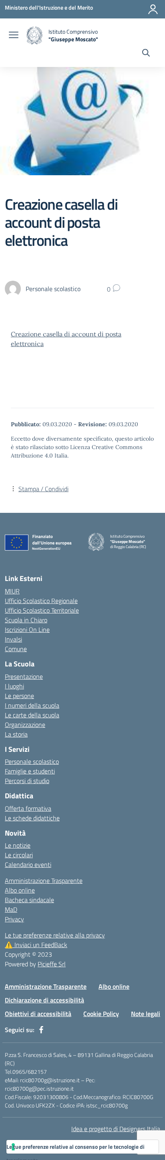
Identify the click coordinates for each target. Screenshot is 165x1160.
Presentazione (24, 676)
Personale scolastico (32, 761)
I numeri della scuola (32, 705)
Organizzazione (25, 724)
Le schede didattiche (32, 818)
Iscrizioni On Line (27, 629)
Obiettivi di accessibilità (38, 1013)
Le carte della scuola (32, 715)
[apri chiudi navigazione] (13, 35)
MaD (11, 909)
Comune (16, 649)
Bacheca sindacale (29, 900)
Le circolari (19, 855)
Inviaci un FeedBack (36, 944)
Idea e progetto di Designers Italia (115, 1129)
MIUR (12, 591)
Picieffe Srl (52, 964)
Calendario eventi (28, 864)
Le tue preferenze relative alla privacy (55, 935)
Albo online (20, 890)
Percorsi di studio (27, 780)
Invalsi (13, 639)
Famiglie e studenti (30, 771)
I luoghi (14, 686)
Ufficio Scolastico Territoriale (42, 610)
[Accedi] (153, 9)
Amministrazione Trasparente (43, 880)
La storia (16, 734)
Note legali (145, 1013)
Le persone (19, 695)
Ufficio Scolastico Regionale (41, 600)
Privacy (14, 919)
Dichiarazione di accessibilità (44, 1000)
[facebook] (41, 1029)
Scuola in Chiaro (26, 620)
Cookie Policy (101, 1013)
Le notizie (17, 845)
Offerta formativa (28, 808)
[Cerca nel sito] (146, 54)
